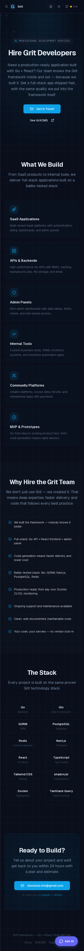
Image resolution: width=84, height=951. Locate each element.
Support (54, 942)
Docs (28, 942)
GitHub (58, 895)
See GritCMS (39, 120)
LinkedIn (45, 895)
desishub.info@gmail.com (45, 885)
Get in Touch (45, 109)
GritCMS (40, 942)
